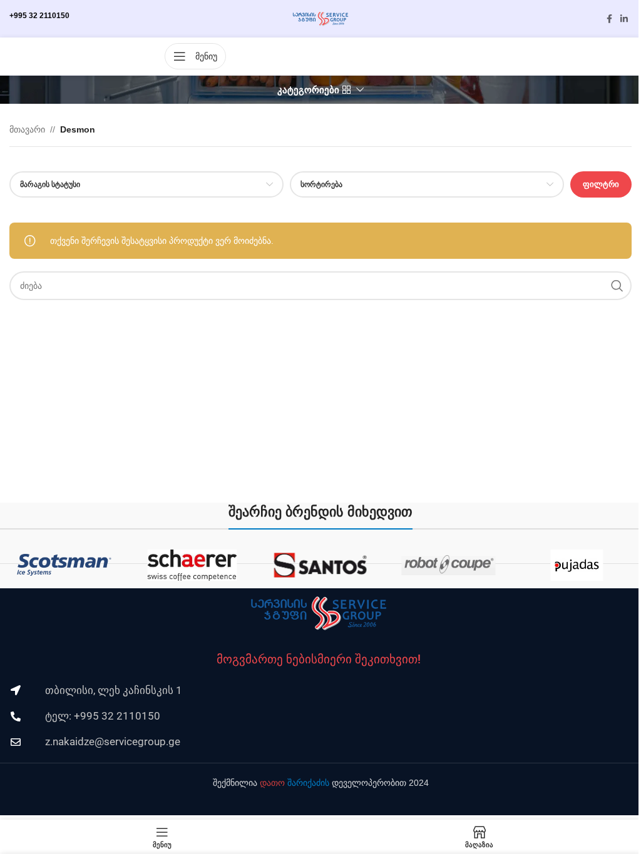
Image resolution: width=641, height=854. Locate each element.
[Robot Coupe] (448, 565)
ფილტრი (601, 184)
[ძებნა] (617, 285)
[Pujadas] (577, 565)
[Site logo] (320, 18)
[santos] (321, 565)
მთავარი (27, 129)
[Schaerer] (192, 565)
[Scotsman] (64, 565)
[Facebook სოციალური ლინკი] (609, 19)
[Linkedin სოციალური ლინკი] (624, 19)
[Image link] (318, 613)
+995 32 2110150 (39, 15)
